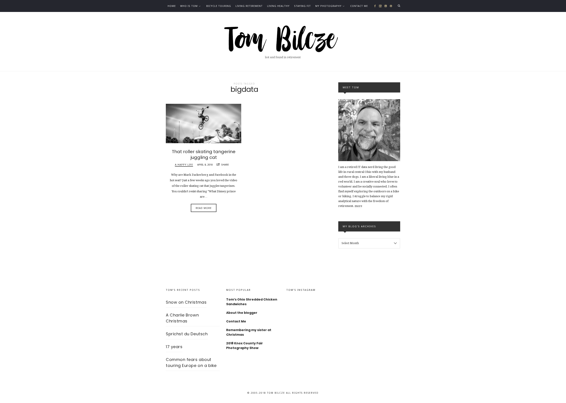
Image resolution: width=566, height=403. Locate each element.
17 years (174, 346)
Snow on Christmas (186, 302)
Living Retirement (249, 6)
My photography (328, 6)
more (358, 206)
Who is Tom (189, 6)
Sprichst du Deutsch (187, 334)
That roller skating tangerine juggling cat (203, 154)
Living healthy (278, 6)
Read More (204, 208)
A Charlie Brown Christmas (182, 318)
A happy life (184, 164)
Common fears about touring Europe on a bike (191, 362)
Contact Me (359, 6)
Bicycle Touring (218, 6)
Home (172, 6)
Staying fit (302, 6)
